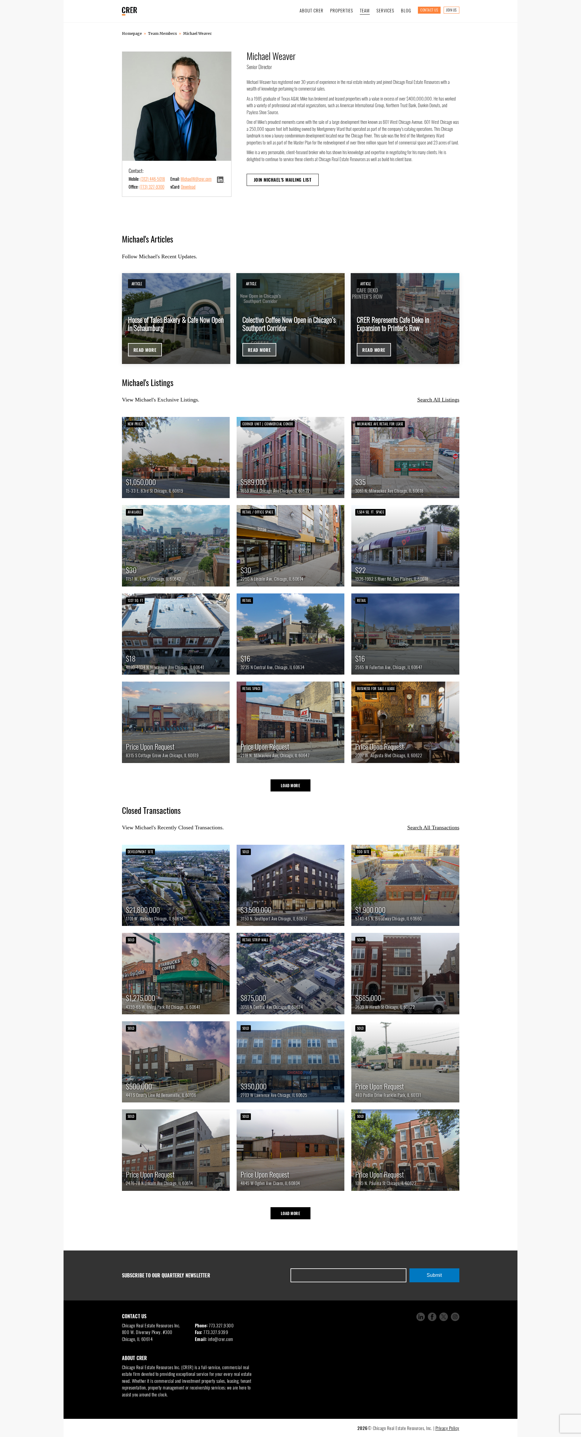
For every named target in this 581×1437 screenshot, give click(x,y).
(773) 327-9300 (152, 186)
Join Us (451, 9)
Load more (290, 785)
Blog (406, 10)
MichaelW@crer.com (196, 179)
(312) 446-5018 (152, 179)
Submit (434, 1275)
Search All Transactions (433, 827)
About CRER (311, 10)
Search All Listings (438, 400)
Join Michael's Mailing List (283, 179)
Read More (145, 349)
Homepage (132, 33)
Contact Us (429, 9)
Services (385, 10)
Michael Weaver (197, 33)
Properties (341, 10)
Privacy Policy (447, 1428)
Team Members (162, 33)
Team (365, 10)
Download (188, 186)
